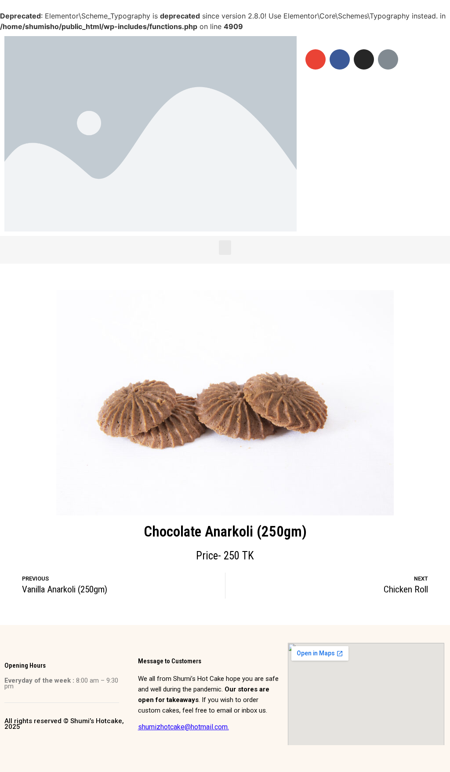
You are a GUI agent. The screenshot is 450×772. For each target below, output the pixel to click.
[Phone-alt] (388, 59)
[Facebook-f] (340, 59)
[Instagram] (364, 59)
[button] (225, 247)
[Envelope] (315, 59)
